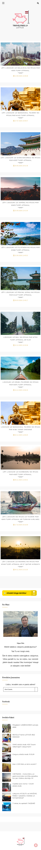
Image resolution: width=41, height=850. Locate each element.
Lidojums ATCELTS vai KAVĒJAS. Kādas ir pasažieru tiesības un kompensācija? (24, 796)
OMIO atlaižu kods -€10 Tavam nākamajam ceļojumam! (24, 746)
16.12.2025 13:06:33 (21, 390)
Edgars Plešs (20, 643)
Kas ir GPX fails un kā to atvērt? (24, 764)
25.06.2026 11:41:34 (21, 210)
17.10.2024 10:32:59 (21, 525)
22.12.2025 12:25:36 (21, 345)
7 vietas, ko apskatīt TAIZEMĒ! (23, 803)
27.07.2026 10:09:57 (21, 121)
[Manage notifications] (36, 845)
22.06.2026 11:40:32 (21, 255)
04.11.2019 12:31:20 (21, 569)
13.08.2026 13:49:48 (21, 76)
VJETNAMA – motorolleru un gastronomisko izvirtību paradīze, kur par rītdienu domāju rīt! (25, 776)
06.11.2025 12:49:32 (21, 480)
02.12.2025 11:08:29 (21, 435)
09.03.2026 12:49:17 (21, 300)
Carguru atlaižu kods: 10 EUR (23, 754)
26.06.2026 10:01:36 (21, 166)
